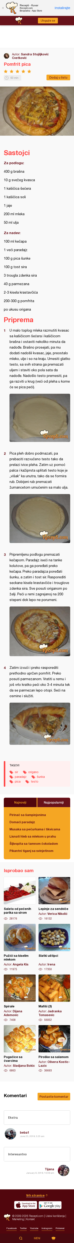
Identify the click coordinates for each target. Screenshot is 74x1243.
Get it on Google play (50, 1205)
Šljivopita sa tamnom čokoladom (33, 843)
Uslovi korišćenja (55, 1215)
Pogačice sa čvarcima (20, 1048)
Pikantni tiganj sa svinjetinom (31, 850)
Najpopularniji (54, 802)
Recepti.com (7, 1217)
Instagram (47, 1228)
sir (16, 772)
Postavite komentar (53, 1096)
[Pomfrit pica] (39, 418)
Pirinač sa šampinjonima (27, 815)
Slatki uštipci (54, 947)
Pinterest (60, 1228)
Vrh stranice (35, 1195)
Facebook (11, 1228)
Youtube (34, 1228)
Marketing (18, 1219)
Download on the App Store (25, 1205)
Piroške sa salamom (54, 1048)
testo (34, 781)
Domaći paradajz (22, 822)
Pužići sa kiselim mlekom (20, 947)
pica (17, 781)
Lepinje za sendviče (54, 898)
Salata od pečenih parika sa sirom (20, 898)
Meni (37, 1238)
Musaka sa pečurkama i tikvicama (34, 829)
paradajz (21, 776)
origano (33, 772)
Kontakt (30, 1219)
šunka (41, 776)
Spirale (20, 998)
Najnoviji (20, 802)
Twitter (23, 1228)
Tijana (49, 1169)
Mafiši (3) (54, 998)
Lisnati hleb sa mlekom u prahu (32, 836)
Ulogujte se (48, 20)
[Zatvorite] (3, 8)
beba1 (24, 1132)
